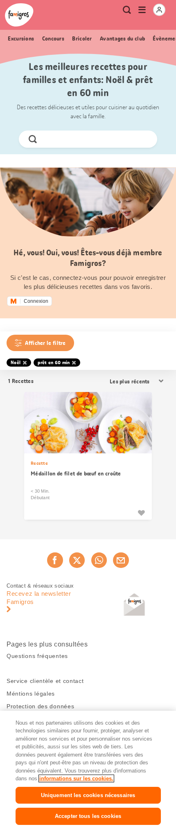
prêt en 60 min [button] (54, 362)
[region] (88, 770)
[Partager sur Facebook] (55, 560)
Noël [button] (15, 362)
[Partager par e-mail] (121, 560)
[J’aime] (141, 513)
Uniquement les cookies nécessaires (88, 795)
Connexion (36, 301)
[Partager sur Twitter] (77, 560)
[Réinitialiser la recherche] (144, 139)
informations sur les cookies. (76, 778)
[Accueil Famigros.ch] (19, 15)
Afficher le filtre (45, 343)
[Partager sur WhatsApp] (99, 560)
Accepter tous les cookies (88, 816)
